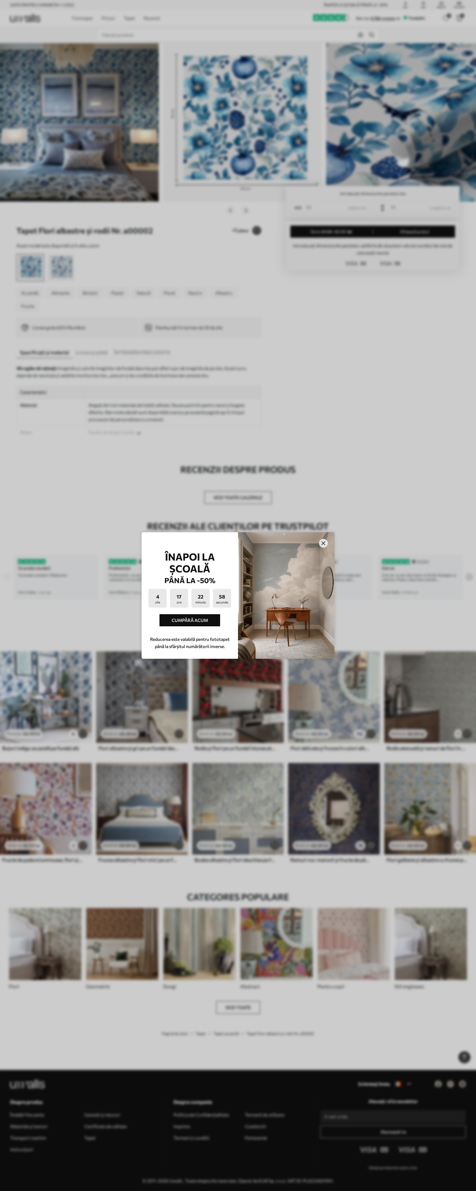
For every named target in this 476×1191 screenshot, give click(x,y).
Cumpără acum (190, 620)
